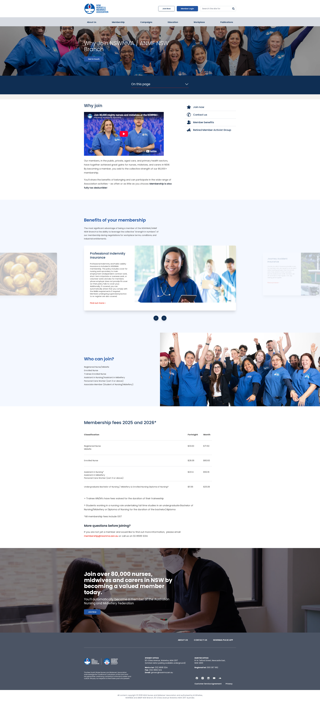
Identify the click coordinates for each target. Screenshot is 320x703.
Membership (118, 22)
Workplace (199, 22)
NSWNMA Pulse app (223, 640)
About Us (91, 22)
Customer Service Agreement (208, 683)
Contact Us (200, 640)
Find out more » (98, 303)
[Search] (233, 8)
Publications (226, 22)
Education (173, 22)
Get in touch (94, 59)
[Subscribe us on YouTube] (214, 678)
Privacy (229, 683)
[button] (156, 318)
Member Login (187, 8)
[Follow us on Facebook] (196, 678)
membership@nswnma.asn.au (101, 536)
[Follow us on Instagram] (202, 678)
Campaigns (146, 22)
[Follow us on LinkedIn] (208, 678)
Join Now (166, 8)
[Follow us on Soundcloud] (220, 678)
